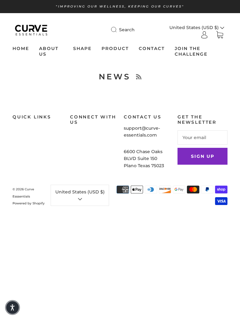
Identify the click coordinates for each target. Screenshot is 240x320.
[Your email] (203, 137)
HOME (20, 48)
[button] (12, 307)
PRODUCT (115, 48)
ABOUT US (48, 51)
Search (127, 29)
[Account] (204, 35)
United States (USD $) (80, 192)
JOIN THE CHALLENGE (191, 51)
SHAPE (82, 48)
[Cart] (220, 35)
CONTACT (152, 48)
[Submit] (118, 30)
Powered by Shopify (28, 203)
